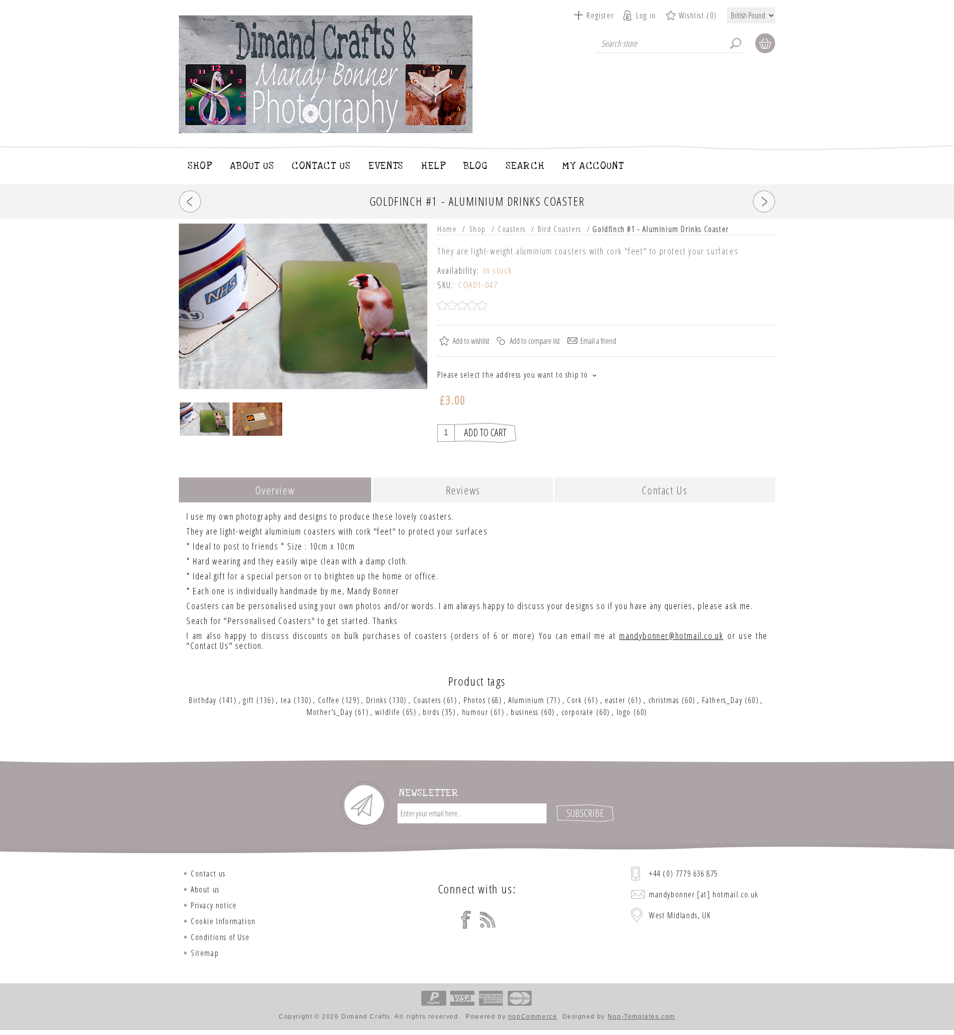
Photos (475, 700)
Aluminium (526, 700)
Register (600, 15)
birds (431, 712)
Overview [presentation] (275, 489)
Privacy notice (214, 905)
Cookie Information (223, 921)
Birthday (203, 700)
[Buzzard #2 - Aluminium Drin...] (190, 201)
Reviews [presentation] (463, 489)
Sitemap (205, 953)
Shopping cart (765, 43)
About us (205, 889)
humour (475, 712)
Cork (574, 700)
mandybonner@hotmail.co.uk (671, 635)
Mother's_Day (329, 712)
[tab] (275, 491)
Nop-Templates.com (641, 1016)
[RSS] (487, 919)
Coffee (329, 700)
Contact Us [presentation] (664, 489)
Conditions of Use (220, 937)
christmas (663, 700)
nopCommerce (532, 1016)
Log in (646, 15)
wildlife (387, 712)
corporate (577, 712)
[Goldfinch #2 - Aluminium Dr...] (764, 201)
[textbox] (670, 43)
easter (615, 700)
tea (286, 700)
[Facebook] (466, 919)
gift (248, 700)
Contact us (208, 873)
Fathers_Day (722, 700)
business (525, 712)
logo (624, 712)
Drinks (376, 700)
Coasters (427, 700)
